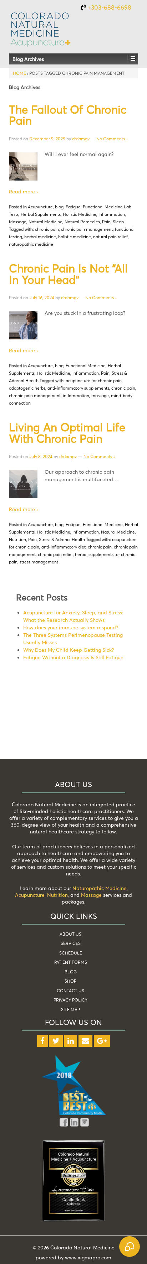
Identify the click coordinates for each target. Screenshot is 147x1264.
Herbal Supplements (41, 214)
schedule (70, 953)
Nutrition (17, 539)
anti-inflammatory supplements (78, 388)
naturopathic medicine (31, 244)
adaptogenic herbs (27, 388)
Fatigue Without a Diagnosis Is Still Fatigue (73, 657)
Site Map (70, 1009)
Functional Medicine (86, 365)
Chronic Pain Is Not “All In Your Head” (68, 273)
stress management (39, 562)
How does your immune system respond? (70, 627)
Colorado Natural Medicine (82, 1247)
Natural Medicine (45, 221)
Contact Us (70, 990)
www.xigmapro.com (88, 1257)
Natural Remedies (82, 221)
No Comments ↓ (112, 138)
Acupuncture (40, 206)
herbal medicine (40, 236)
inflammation (76, 395)
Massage (17, 221)
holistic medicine (74, 236)
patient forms (70, 962)
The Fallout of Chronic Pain (67, 115)
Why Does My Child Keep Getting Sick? (68, 650)
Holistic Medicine (79, 214)
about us (70, 934)
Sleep (118, 221)
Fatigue (73, 206)
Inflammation (111, 214)
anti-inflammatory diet (63, 547)
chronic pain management (87, 229)
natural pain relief (110, 236)
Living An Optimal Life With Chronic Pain (67, 432)
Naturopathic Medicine (99, 888)
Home (19, 73)
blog (59, 206)
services (71, 943)
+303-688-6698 (109, 7)
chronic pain (47, 229)
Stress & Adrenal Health (62, 539)
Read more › (23, 191)
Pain (106, 221)
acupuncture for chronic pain (94, 380)
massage (100, 395)
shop (70, 981)
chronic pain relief (55, 554)
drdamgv (81, 138)
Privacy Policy (70, 1000)
